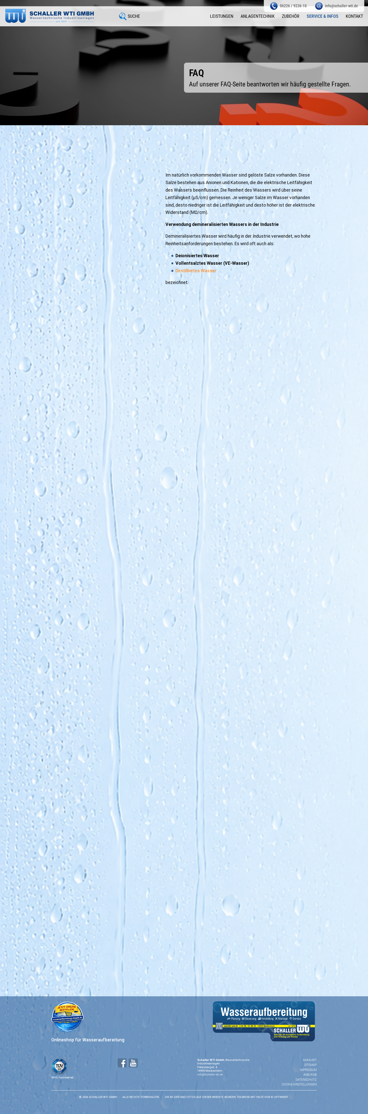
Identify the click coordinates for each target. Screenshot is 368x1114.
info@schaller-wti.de (210, 1074)
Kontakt (354, 16)
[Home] (49, 16)
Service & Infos (322, 16)
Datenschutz (306, 1079)
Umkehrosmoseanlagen (105, 744)
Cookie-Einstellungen (299, 1084)
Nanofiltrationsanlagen (107, 766)
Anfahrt (310, 1060)
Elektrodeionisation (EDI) (107, 810)
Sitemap (310, 1065)
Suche (134, 16)
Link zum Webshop (238, 670)
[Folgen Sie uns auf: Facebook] (122, 1062)
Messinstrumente (126, 573)
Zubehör (290, 16)
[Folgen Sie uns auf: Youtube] (133, 1062)
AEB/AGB (310, 1074)
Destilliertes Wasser (195, 270)
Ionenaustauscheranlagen (109, 788)
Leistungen (221, 16)
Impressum (308, 1070)
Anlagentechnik (258, 16)
